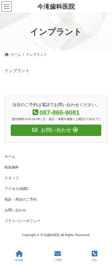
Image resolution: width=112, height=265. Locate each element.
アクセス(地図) (16, 189)
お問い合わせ (15, 210)
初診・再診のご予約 (20, 199)
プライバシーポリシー (22, 221)
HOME (19, 260)
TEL (94, 260)
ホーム (9, 156)
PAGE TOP (102, 237)
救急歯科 (11, 167)
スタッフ (11, 178)
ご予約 (57, 260)
